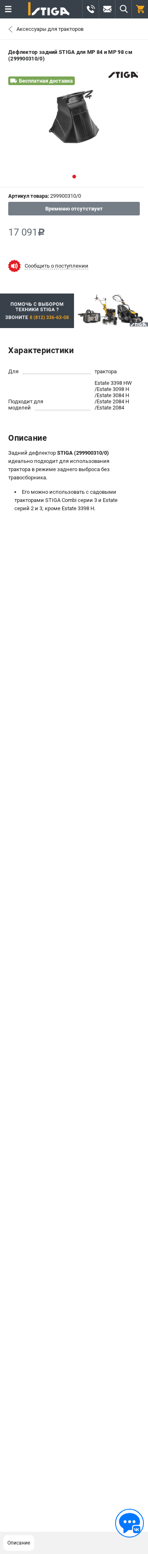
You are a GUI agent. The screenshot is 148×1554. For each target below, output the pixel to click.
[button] (74, 176)
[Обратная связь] (129, 1523)
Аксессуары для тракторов (49, 29)
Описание (18, 1543)
